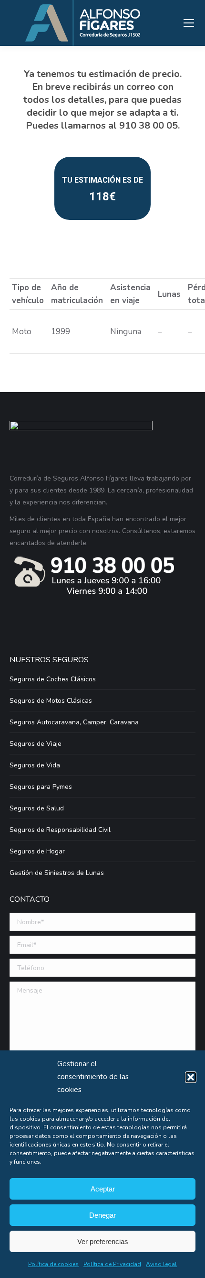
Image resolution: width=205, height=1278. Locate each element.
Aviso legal (161, 1264)
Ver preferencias (102, 1241)
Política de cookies (53, 1264)
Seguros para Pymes (41, 786)
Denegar (102, 1215)
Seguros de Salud (37, 808)
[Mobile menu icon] (188, 23)
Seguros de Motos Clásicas (51, 700)
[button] (190, 1077)
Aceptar (103, 1189)
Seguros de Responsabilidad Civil (60, 829)
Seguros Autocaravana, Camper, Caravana (74, 722)
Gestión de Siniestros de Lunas (57, 872)
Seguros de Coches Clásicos (53, 679)
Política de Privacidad (112, 1264)
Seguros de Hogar (37, 851)
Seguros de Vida (35, 765)
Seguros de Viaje (36, 743)
